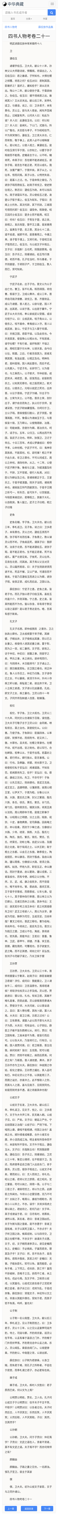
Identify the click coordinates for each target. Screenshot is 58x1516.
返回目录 (29, 1508)
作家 (45, 18)
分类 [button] (28, 18)
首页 (13, 18)
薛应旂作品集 (45, 27)
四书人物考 (11, 27)
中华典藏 (16, 4)
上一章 (11, 1508)
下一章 (47, 1508)
